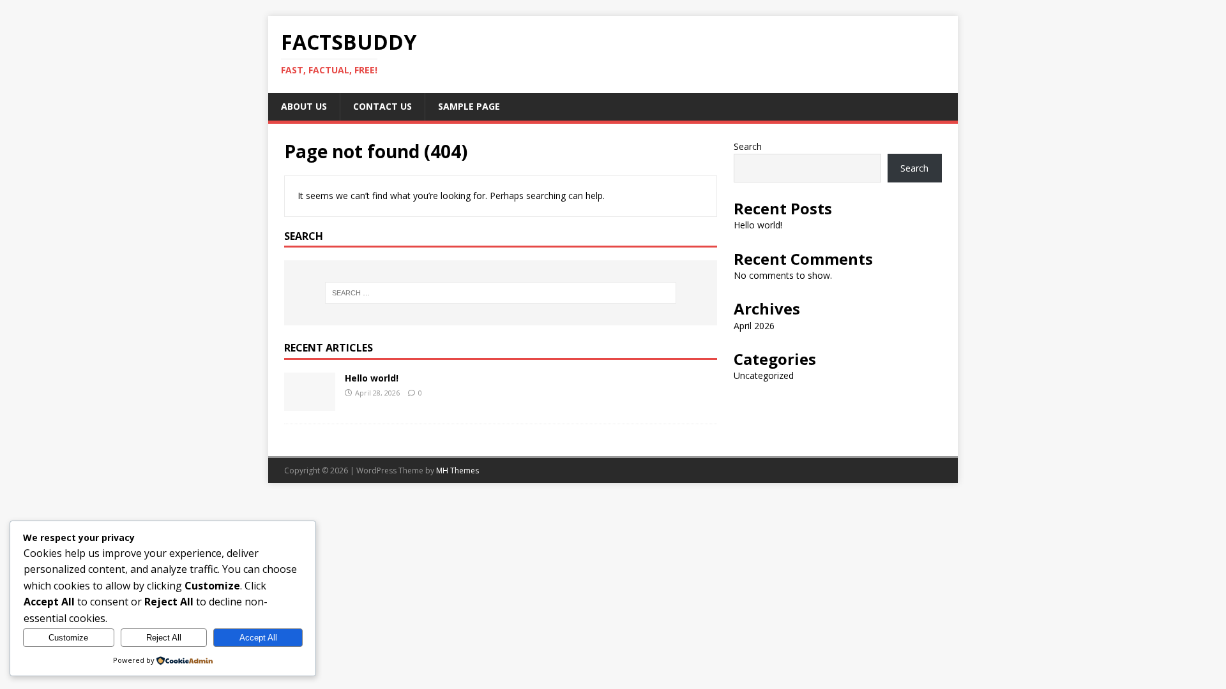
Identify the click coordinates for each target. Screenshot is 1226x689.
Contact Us (382, 106)
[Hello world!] (309, 403)
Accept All (258, 637)
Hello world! (371, 378)
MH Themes (457, 470)
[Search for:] (500, 293)
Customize (68, 637)
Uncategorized (764, 375)
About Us (304, 106)
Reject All (163, 637)
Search (748, 146)
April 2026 (754, 326)
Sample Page (469, 106)
